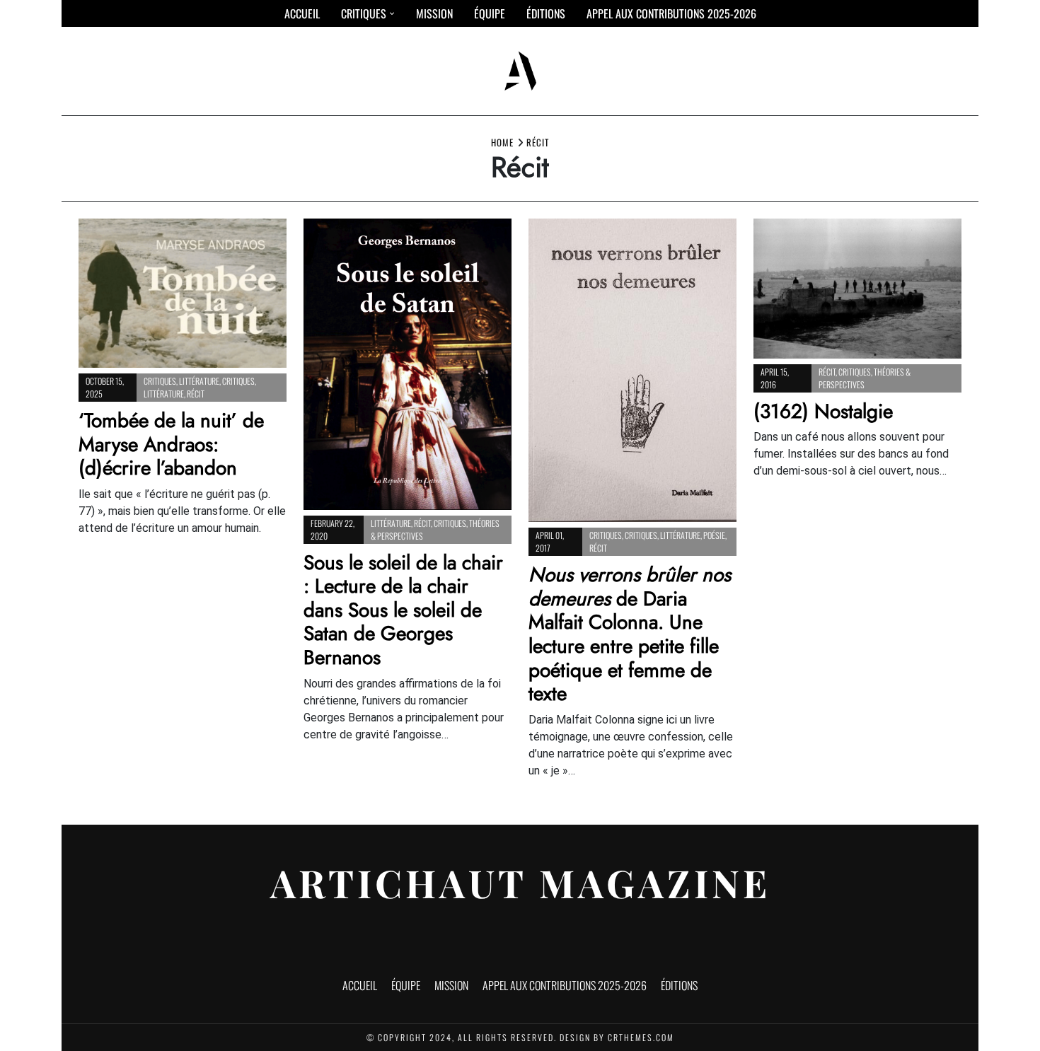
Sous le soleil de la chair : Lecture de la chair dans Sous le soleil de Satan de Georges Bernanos (403, 610)
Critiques (363, 13)
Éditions (545, 13)
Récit (195, 394)
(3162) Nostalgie (823, 411)
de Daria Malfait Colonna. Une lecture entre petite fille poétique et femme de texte (629, 634)
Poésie (714, 535)
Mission (434, 13)
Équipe (489, 13)
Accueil (302, 13)
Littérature (199, 381)
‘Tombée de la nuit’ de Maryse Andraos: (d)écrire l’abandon (171, 444)
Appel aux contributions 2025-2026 (671, 13)
